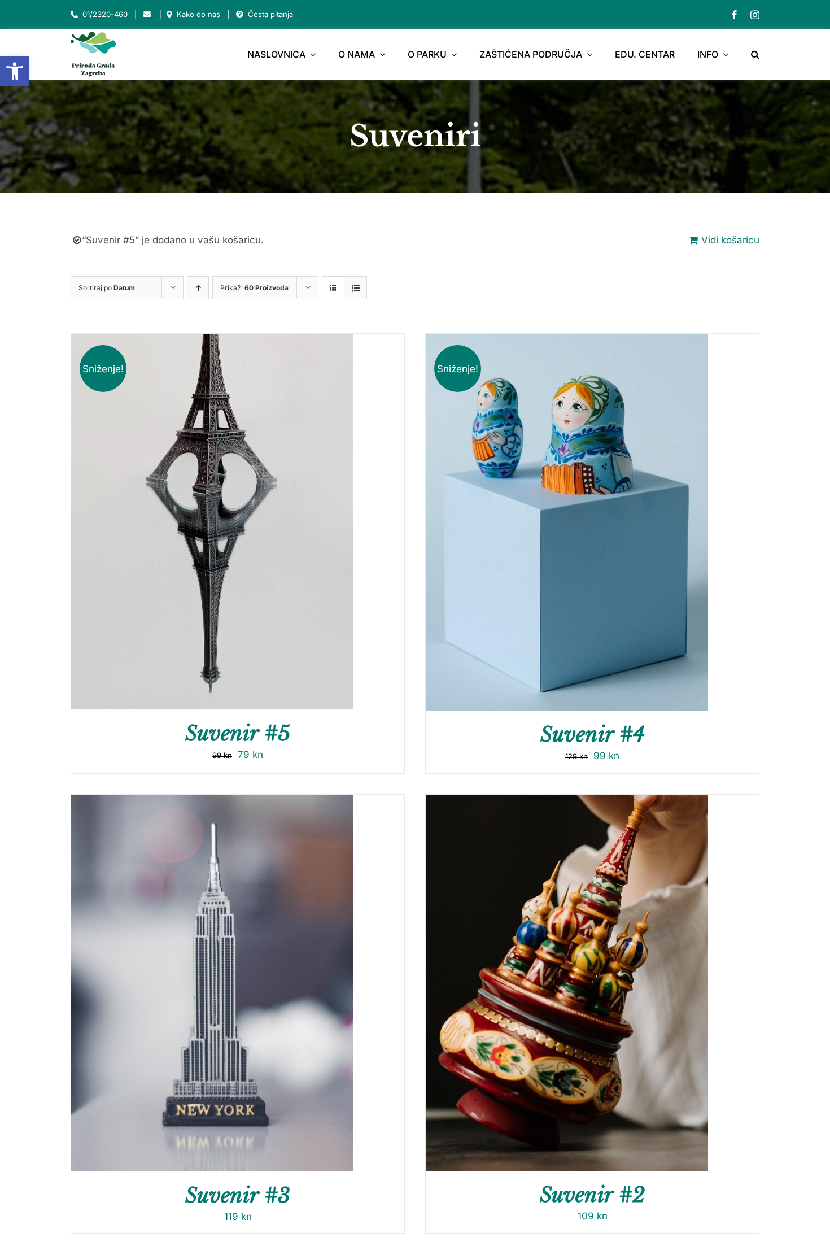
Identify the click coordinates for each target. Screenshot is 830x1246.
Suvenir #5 (237, 733)
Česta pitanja (270, 14)
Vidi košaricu (730, 240)
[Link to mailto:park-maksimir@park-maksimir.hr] (147, 14)
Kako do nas (198, 14)
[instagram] (754, 14)
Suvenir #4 (592, 734)
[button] (14, 71)
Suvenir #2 (592, 1195)
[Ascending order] (198, 287)
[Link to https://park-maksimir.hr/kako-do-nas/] (169, 14)
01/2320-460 (105, 14)
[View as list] (355, 288)
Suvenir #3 (237, 1195)
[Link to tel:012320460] (74, 14)
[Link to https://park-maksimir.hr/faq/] (239, 14)
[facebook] (734, 14)
